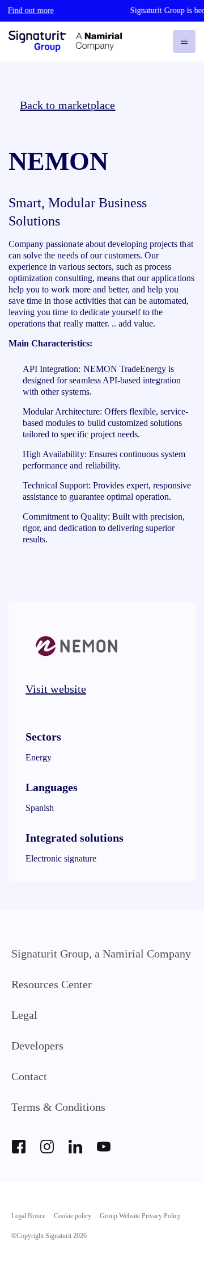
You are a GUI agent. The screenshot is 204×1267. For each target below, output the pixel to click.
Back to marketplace (68, 105)
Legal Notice (28, 1216)
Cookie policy (72, 1216)
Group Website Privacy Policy (140, 1216)
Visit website (56, 689)
